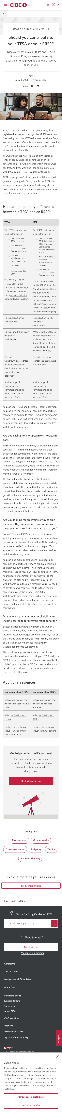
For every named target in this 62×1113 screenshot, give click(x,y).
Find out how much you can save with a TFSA (16, 704)
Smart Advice (22, 29)
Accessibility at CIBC (14, 1031)
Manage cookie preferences (31, 1096)
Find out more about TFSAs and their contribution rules (15, 731)
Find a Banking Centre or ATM (34, 914)
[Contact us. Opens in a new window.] (53, 4)
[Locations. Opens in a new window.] (48, 4)
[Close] (57, 1057)
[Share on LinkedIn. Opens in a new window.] (38, 86)
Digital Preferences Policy (16, 1037)
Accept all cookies (31, 1105)
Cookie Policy (41, 1075)
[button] (59, 4)
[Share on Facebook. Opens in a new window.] (32, 86)
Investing (42, 29)
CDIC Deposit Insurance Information (19, 1051)
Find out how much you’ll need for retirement (44, 704)
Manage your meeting (32, 952)
